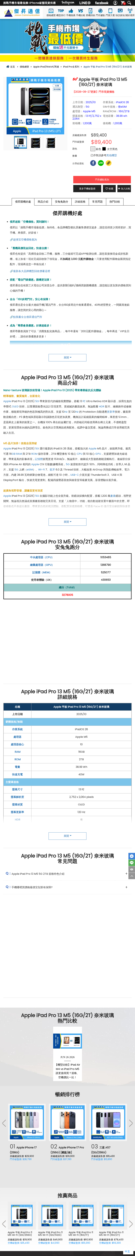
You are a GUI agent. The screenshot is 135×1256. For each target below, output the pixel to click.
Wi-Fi (41, 469)
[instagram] (68, 3)
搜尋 (129, 3)
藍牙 (52, 469)
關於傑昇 (130, 15)
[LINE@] (85, 3)
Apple (7, 401)
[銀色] (93, 149)
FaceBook (132, 856)
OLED (15, 406)
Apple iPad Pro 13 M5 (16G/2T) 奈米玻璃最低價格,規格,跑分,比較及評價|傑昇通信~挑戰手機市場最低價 (27, 15)
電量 (17, 767)
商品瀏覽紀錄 (132, 869)
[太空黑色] (104, 149)
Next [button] (131, 1123)
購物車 (124, 3)
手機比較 (80, 15)
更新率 (111, 412)
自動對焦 (46, 517)
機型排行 (61, 15)
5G (37, 401)
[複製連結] (108, 163)
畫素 (113, 496)
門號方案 (110, 15)
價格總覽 (51, 15)
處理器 (17, 737)
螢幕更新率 (17, 812)
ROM (34, 454)
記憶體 (39, 459)
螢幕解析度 (17, 797)
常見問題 (97, 202)
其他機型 (111, 155)
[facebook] (101, 3)
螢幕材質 (17, 804)
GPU (98, 454)
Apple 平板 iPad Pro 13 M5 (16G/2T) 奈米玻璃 (81, 707)
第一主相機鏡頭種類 (17, 842)
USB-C (74, 475)
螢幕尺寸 (17, 789)
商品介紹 (43, 202)
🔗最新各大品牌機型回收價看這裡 (30, 271)
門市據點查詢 (102, 179)
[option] (35, 105)
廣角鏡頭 (74, 512)
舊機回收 (90, 15)
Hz (66, 412)
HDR (101, 406)
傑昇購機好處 (23, 202)
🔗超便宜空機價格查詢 (23, 239)
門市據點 (100, 15)
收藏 (111, 188)
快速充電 (17, 774)
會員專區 (116, 3)
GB (13, 454)
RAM (19, 454)
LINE (131, 863)
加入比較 (125, 188)
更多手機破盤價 (87, 188)
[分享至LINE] (101, 163)
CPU (79, 454)
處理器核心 (17, 744)
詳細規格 (80, 202)
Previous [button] (4, 1123)
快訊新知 (120, 15)
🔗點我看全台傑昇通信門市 (26, 317)
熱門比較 (114, 202)
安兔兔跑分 (61, 202)
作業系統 (17, 729)
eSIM (30, 469)
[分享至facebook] (93, 163)
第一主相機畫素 (17, 834)
